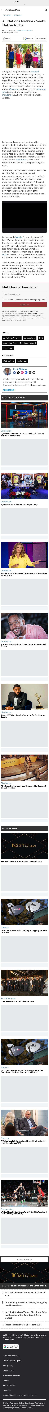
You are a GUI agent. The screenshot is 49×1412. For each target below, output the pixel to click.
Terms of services (30, 311)
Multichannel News (24, 30)
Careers (6, 1380)
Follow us (30, 38)
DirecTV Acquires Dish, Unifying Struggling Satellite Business (26, 1303)
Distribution (18, 15)
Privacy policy (8, 1365)
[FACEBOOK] (15, 372)
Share (8, 38)
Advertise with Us (9, 1385)
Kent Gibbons (10, 30)
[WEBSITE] (30, 372)
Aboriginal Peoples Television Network (19, 343)
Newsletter (42, 38)
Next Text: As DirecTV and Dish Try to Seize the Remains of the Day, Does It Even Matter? (26, 1315)
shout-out (21, 159)
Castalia (18, 237)
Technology (7, 15)
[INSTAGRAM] (23, 372)
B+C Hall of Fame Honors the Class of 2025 (26, 1286)
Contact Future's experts (12, 1361)
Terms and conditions (11, 1356)
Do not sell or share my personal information (20, 1395)
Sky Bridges (8, 348)
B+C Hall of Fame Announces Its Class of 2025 (25, 1294)
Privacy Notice (32, 313)
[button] (2, 9)
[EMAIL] (34, 372)
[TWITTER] (19, 372)
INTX (4, 254)
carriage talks (29, 338)
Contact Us (7, 1390)
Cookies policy (8, 1370)
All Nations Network (11, 338)
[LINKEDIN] (27, 372)
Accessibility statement (11, 1375)
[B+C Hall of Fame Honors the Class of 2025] (24, 1275)
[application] (24, 215)
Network (35, 71)
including (6, 94)
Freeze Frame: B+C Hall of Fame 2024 (23, 1325)
